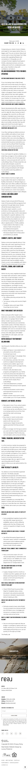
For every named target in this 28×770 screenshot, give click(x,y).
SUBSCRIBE (14, 715)
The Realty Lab (5, 634)
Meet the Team (9, 760)
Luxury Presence (6, 749)
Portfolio (17, 760)
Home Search (5, 762)
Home (2, 760)
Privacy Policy (6, 724)
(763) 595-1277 (10, 701)
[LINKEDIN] (11, 733)
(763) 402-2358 (10, 699)
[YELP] (16, 733)
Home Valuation (14, 762)
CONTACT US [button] (14, 664)
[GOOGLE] (20, 733)
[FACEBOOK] (2, 733)
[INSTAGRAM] (7, 733)
